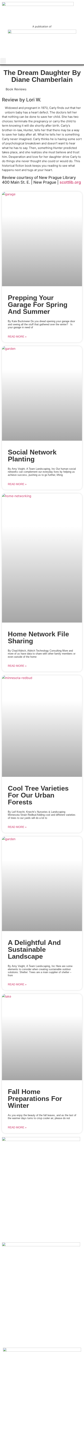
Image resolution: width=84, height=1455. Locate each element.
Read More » (17, 336)
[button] (3, 61)
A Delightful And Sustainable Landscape (34, 949)
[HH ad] (41, 1140)
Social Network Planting (32, 455)
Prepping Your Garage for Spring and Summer (37, 304)
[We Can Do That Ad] (42, 1350)
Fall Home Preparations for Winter (35, 1098)
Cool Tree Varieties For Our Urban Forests (38, 795)
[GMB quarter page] (41, 1245)
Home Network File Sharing (38, 637)
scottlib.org (70, 182)
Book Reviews (16, 89)
